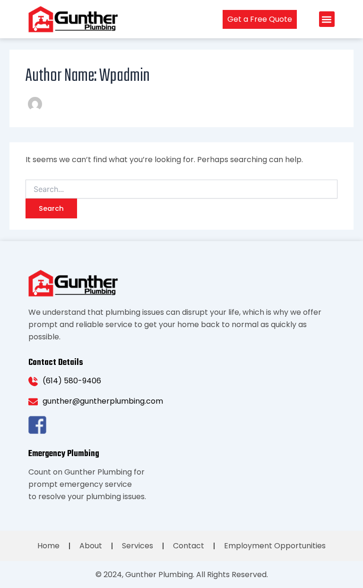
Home (48, 545)
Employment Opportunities (275, 545)
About (90, 545)
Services (137, 545)
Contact (188, 545)
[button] (327, 19)
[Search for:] (181, 189)
